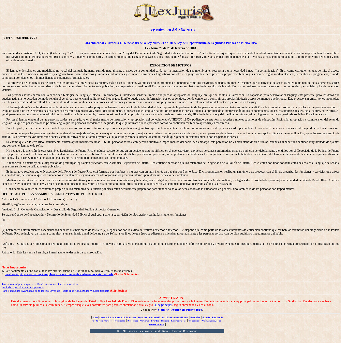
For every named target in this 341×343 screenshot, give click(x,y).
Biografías (195, 317)
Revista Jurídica (156, 324)
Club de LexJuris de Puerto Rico (180, 309)
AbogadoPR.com (157, 317)
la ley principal (163, 305)
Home (95, 317)
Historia (206, 317)
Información (130, 317)
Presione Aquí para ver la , (59, 274)
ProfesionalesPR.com (177, 317)
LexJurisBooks (213, 321)
